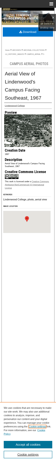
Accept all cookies (28, 444)
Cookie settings (37, 426)
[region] (28, 432)
